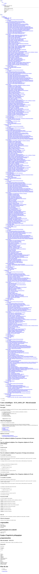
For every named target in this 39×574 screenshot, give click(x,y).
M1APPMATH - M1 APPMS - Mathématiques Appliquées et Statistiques (19, 85)
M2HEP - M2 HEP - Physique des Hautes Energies (15, 101)
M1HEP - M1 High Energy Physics (13, 354)
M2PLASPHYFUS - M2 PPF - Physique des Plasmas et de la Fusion (18, 109)
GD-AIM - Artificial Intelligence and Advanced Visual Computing (18, 342)
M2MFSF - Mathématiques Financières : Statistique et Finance (17, 369)
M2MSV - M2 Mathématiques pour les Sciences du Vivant (17, 215)
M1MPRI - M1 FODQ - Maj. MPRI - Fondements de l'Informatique (18, 43)
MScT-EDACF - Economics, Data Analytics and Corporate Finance (18, 277)
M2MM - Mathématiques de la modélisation (14, 370)
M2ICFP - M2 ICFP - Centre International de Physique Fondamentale (18, 53)
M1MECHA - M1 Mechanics (12, 244)
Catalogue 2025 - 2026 (7, 68)
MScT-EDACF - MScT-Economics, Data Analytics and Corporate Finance (19, 26)
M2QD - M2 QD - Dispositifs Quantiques (14, 61)
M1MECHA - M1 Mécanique (12, 199)
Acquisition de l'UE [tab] (5, 429)
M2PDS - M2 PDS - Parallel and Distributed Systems (16, 332)
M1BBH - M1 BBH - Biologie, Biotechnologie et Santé (16, 35)
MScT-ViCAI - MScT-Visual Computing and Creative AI (16, 32)
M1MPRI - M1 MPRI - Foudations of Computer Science (16, 321)
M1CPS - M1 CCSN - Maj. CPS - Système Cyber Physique (17, 38)
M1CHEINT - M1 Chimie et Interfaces (14, 195)
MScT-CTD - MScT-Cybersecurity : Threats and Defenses (17, 233)
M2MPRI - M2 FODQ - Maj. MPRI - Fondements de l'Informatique (18, 55)
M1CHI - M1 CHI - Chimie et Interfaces (14, 37)
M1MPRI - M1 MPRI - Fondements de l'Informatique (16, 148)
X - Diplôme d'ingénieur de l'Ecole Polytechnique (15, 395)
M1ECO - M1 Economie (12, 285)
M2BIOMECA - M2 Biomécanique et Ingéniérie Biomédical (17, 204)
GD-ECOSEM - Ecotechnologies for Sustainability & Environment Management (20, 389)
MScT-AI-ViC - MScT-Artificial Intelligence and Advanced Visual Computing (20, 73)
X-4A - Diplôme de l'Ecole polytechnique (14, 129)
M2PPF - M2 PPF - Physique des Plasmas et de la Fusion (16, 59)
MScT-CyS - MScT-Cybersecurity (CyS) (14, 23)
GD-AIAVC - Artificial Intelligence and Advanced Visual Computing (18, 386)
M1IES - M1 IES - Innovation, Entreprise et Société (16, 40)
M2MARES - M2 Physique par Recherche (14, 210)
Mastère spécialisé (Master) (10, 117)
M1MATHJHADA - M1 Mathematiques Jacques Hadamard (17, 243)
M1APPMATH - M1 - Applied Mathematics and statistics (16, 312)
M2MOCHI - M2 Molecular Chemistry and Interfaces (16, 256)
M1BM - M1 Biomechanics (12, 283)
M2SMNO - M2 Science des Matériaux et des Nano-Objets (17, 221)
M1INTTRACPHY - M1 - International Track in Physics (16, 318)
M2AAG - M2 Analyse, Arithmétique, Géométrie (15, 202)
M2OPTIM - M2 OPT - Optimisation (13, 57)
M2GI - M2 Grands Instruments (13, 208)
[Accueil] (1, 0)
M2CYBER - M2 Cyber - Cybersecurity (14, 327)
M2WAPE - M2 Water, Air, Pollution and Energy (15, 261)
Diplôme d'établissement (9, 128)
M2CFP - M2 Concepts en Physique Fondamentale (15, 205)
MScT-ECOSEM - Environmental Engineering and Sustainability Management (20, 307)
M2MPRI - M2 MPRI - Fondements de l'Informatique (16, 105)
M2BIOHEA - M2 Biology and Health (14, 246)
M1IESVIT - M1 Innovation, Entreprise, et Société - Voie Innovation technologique (20, 356)
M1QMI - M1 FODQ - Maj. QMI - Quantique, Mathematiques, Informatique (19, 45)
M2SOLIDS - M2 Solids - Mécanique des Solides (15, 113)
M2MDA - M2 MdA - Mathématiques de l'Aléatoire (16, 295)
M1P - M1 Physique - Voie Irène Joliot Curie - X (15, 322)
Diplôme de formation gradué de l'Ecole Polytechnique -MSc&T (15, 22)
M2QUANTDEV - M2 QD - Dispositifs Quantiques (16, 111)
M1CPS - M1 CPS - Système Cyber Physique (15, 87)
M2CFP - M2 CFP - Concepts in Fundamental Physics (16, 290)
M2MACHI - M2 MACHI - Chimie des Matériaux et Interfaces (17, 157)
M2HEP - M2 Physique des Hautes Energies (14, 209)
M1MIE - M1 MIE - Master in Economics (14, 245)
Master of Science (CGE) (10, 172)
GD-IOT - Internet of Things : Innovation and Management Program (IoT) (19, 347)
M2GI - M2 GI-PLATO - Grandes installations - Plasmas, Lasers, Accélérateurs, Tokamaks (21, 100)
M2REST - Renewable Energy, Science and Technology (16, 264)
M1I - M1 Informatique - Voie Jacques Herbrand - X (16, 355)
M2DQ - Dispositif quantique (12, 363)
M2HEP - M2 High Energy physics (13, 252)
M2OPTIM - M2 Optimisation (12, 216)
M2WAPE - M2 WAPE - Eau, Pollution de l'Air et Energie (17, 171)
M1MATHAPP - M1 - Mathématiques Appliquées (15, 320)
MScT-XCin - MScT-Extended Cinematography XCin (16, 33)
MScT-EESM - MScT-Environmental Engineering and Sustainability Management (20, 27)
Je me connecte (7, 6)
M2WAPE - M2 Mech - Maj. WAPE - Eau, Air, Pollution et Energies (18, 64)
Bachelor (7, 18)
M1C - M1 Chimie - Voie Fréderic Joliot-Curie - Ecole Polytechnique (18, 352)
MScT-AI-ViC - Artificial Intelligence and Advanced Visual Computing (18, 275)
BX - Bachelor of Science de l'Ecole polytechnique (15, 19)
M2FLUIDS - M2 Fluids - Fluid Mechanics (14, 251)
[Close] (0, 573)
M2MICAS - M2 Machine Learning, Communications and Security (18, 255)
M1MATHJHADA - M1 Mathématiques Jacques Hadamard (17, 198)
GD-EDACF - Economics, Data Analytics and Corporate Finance (18, 390)
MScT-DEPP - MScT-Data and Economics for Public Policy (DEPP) (18, 24)
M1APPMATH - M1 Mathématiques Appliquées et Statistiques (17, 193)
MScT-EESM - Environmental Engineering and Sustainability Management (19, 278)
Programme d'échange (9, 65)
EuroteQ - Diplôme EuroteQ (12, 66)
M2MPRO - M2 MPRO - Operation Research (15, 331)
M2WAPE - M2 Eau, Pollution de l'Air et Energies (15, 223)
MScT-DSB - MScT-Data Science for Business (15, 134)
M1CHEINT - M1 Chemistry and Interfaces (14, 241)
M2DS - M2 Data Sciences (12, 249)
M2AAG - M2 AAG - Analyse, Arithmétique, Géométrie (16, 46)
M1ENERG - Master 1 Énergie (12, 286)
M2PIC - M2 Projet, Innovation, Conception (14, 217)
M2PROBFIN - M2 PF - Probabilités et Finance (15, 60)
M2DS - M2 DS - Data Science (12, 153)
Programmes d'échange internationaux (8, 435)
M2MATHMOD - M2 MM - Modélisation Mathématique (16, 54)
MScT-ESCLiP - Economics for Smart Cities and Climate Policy (17, 279)
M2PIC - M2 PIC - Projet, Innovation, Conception (15, 108)
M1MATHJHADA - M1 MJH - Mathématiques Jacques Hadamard (18, 90)
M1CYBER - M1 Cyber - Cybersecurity (14, 315)
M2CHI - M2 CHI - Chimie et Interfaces (14, 48)
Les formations (4, 17)
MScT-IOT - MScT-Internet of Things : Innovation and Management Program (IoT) (20, 28)
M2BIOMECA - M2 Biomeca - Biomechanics (15, 247)
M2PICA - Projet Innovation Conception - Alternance (16, 374)
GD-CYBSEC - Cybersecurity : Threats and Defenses (16, 343)
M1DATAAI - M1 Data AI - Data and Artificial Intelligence (17, 284)
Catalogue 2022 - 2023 (7, 227)
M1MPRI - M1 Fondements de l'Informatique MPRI (16, 201)
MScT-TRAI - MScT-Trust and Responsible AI (15, 31)
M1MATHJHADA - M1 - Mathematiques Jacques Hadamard (17, 287)
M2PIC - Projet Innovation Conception (14, 297)
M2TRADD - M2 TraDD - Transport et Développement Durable (17, 114)
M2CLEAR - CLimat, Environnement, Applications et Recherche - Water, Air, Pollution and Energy (23, 325)
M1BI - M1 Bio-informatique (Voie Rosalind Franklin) (16, 351)
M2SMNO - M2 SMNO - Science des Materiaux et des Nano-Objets (18, 63)
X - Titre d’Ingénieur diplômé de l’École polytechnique (16, 21)
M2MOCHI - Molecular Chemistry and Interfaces (15, 371)
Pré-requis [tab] (3, 428)
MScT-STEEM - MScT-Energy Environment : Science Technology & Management (20, 30)
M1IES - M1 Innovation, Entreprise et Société (15, 197)
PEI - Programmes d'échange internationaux (14, 67)
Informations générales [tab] (5, 427)
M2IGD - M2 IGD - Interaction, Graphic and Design (16, 294)
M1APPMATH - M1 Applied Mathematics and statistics (16, 240)
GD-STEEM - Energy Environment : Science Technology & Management (19, 392)
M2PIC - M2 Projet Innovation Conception (14, 259)
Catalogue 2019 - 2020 (7, 337)
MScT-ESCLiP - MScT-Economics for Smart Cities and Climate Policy (18, 79)
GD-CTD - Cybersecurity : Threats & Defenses (15, 387)
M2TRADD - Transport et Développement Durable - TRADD (17, 378)
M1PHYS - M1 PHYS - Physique (13, 44)
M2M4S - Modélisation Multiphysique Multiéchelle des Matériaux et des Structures (20, 368)
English (5, 3)
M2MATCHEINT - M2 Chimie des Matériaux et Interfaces (17, 211)
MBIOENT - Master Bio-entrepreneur (13, 379)
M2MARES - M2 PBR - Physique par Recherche (15, 103)
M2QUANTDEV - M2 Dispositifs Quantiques (15, 220)
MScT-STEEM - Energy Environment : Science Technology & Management (19, 281)
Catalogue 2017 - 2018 (7, 393)
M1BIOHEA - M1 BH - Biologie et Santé (14, 86)
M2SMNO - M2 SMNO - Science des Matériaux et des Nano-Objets (18, 112)
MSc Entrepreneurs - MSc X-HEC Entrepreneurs (15, 116)
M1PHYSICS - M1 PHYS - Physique (13, 93)
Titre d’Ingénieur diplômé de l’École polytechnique (10, 436)
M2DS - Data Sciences (11, 292)
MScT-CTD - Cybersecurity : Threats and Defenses (15, 276)
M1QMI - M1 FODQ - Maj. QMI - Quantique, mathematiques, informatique (19, 397)
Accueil (3, 16)
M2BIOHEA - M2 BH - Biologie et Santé (14, 95)
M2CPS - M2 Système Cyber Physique (14, 206)
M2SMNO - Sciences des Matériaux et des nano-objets (16, 377)
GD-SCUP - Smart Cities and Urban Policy (14, 348)
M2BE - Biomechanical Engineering (13, 361)
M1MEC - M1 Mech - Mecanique (13, 41)
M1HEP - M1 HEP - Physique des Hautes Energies (15, 39)
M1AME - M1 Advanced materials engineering (15, 350)
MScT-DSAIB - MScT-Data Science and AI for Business (16, 25)
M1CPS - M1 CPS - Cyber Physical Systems (14, 313)
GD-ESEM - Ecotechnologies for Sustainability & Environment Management (19, 346)
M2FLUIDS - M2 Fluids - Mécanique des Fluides (15, 99)
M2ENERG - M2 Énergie (12, 250)
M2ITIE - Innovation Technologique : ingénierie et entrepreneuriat (18, 367)
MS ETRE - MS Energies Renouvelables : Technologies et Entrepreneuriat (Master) (20, 118)
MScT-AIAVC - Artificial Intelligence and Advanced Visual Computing (19, 305)
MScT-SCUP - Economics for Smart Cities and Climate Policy (17, 310)
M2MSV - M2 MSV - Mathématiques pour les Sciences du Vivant (18, 56)
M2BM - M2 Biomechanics (12, 289)
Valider (5, 11)
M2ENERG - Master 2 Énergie (12, 293)
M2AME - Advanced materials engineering (14, 360)
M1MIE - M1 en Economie (12, 200)
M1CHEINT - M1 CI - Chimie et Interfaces (14, 142)
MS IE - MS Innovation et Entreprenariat (14, 119)
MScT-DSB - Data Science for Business (14, 306)
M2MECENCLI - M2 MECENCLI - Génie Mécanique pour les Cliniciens (19, 160)
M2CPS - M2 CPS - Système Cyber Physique (15, 152)
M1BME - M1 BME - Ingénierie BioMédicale (15, 36)
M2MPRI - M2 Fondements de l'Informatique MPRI (16, 214)
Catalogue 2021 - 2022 (7, 270)
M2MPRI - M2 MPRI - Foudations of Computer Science (16, 330)
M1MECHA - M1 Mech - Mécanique (13, 91)
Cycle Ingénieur (8, 20)
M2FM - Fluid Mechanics (12, 365)
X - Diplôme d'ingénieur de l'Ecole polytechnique (15, 340)
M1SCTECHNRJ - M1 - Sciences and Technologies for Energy (17, 323)
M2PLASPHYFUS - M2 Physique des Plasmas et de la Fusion (17, 218)
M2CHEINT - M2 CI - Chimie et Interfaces (14, 97)
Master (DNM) (8, 34)
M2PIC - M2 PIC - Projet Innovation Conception (15, 58)
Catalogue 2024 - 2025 (7, 124)
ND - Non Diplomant (11, 266)
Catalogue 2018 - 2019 (7, 381)
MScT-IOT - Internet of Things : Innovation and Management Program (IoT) (19, 280)
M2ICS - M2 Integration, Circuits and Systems (15, 253)
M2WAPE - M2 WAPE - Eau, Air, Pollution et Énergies (16, 115)
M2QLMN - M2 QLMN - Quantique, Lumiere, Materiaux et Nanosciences (19, 62)
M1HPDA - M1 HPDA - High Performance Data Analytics (17, 316)
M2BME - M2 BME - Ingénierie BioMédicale (15, 47)
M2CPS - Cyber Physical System (13, 291)
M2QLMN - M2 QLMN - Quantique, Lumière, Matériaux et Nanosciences (19, 110)
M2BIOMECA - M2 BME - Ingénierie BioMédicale (16, 96)
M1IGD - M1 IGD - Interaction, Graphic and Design (16, 317)
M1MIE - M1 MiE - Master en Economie (14, 42)
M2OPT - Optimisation (11, 372)
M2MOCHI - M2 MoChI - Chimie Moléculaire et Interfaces (17, 161)
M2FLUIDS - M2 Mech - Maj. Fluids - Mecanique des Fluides (17, 51)
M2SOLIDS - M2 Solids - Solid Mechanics (14, 260)
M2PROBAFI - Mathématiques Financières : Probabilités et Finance (18, 375)
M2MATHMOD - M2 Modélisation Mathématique (15, 212)
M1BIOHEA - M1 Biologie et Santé (13, 194)
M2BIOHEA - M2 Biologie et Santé (13, 203)
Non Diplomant (8, 120)
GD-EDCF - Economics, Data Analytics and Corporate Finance (17, 345)
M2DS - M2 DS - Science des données (14, 50)
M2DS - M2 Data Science (12, 207)
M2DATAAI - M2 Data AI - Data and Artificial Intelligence (17, 248)
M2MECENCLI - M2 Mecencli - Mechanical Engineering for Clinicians (19, 254)
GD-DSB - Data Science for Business (13, 344)
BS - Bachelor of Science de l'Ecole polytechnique (15, 180)
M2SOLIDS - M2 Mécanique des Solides (14, 222)
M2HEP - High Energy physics (12, 366)
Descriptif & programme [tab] (6, 430)
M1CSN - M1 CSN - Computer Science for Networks (16, 314)
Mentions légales (4, 571)
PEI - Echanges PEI (11, 269)
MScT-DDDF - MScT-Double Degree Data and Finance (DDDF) (18, 185)
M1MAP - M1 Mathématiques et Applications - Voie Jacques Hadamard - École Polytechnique (22, 319)
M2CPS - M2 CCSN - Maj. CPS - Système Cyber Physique (17, 49)
